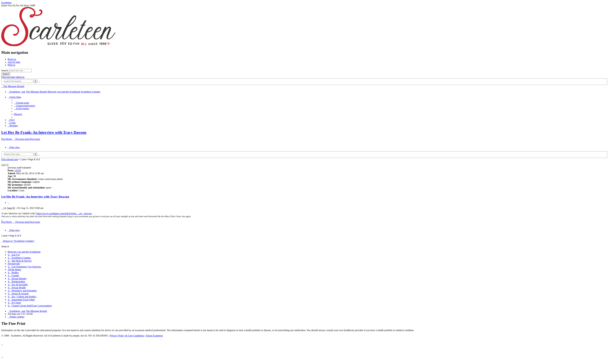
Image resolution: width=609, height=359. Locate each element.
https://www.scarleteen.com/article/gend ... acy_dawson (64, 213)
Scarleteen (6, 2)
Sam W (5, 164)
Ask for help (14, 62)
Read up (12, 59)
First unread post (9, 159)
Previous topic (22, 139)
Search (4, 70)
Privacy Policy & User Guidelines (127, 335)
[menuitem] (21, 102)
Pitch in (11, 65)
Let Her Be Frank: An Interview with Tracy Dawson (43, 132)
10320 (18, 170)
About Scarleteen (154, 335)
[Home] (58, 45)
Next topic (35, 139)
